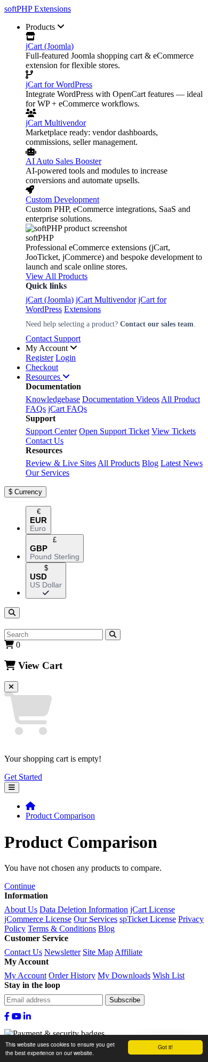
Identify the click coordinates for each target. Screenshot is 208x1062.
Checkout (42, 367)
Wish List (169, 975)
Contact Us (44, 440)
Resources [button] (44, 376)
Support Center (51, 431)
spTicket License (147, 919)
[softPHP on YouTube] (16, 1016)
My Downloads (124, 975)
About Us (20, 909)
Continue (19, 886)
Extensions (82, 309)
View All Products (56, 276)
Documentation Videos (120, 399)
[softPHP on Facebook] (7, 1016)
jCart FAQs (67, 408)
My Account (25, 975)
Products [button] (41, 26)
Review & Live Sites (61, 463)
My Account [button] (48, 348)
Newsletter (62, 952)
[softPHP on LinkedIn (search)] (27, 1016)
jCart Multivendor (56, 122)
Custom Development (62, 199)
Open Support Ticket (114, 431)
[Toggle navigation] (11, 787)
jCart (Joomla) (50, 46)
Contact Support (53, 338)
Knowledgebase (53, 399)
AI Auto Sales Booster (63, 161)
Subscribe (124, 1000)
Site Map (98, 952)
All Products (119, 463)
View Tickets (173, 431)
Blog (150, 463)
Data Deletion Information (83, 909)
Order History (72, 975)
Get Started (23, 776)
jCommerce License (37, 919)
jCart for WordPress (59, 84)
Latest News (182, 463)
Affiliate (128, 952)
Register (39, 357)
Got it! (165, 1047)
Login (65, 357)
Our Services (47, 472)
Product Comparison (60, 815)
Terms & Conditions (62, 928)
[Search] (12, 612)
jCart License (152, 909)
